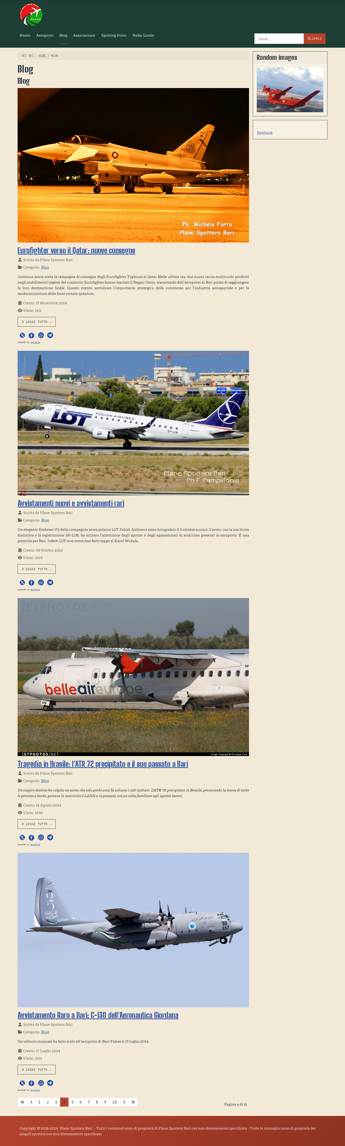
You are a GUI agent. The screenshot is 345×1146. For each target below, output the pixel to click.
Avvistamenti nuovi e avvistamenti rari (71, 503)
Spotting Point (113, 35)
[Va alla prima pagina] (22, 1102)
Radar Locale (143, 35)
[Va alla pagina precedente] (31, 1102)
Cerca (317, 39)
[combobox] (279, 38)
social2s (35, 342)
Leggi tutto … (38, 322)
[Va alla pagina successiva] (124, 1102)
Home (24, 35)
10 (114, 1102)
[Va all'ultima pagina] (133, 1102)
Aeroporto (45, 35)
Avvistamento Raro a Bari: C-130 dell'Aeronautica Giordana (98, 1015)
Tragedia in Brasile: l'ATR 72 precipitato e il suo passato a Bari (103, 764)
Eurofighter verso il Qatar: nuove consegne (76, 250)
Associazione (84, 35)
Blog (63, 35)
